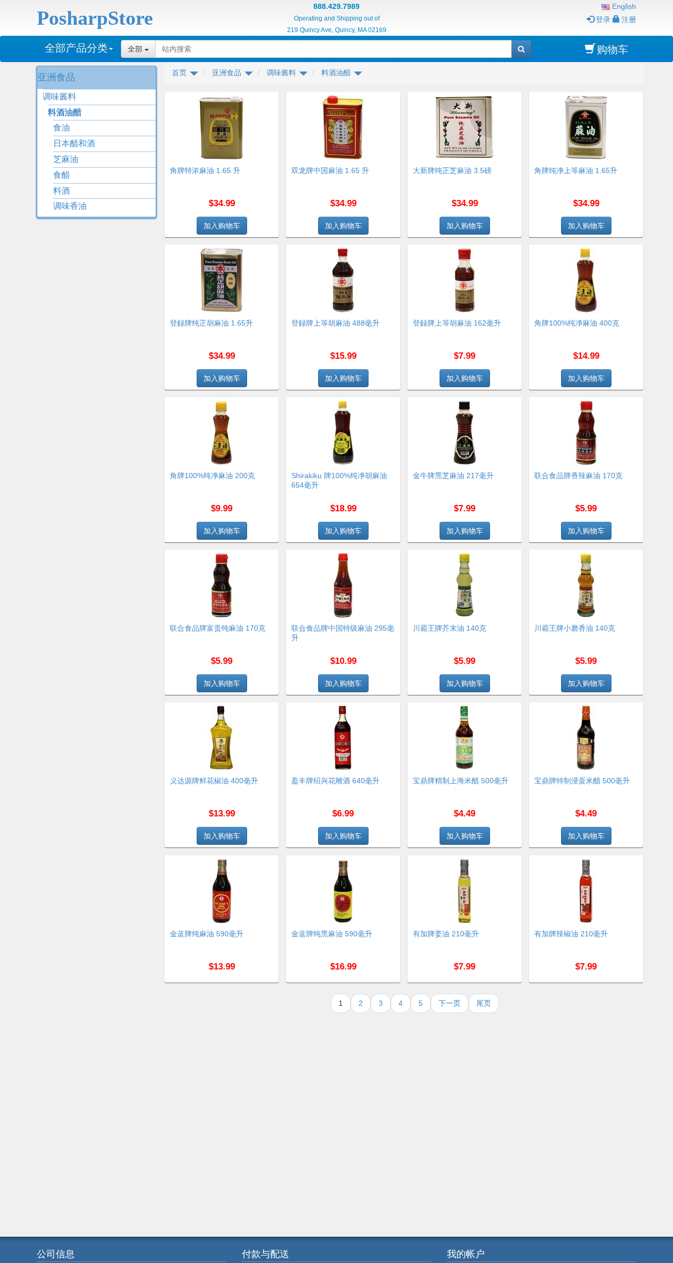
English (623, 6)
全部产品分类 (76, 48)
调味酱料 (59, 96)
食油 (61, 127)
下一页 (450, 1003)
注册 (628, 19)
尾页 (483, 1003)
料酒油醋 (64, 112)
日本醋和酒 (74, 143)
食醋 (61, 174)
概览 (267, 98)
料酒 (61, 190)
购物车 (612, 49)
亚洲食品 (56, 77)
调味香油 (70, 205)
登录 (603, 19)
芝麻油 (65, 159)
